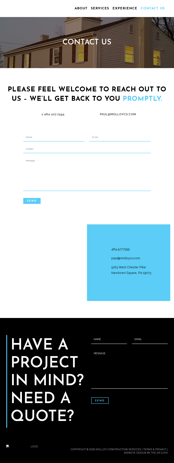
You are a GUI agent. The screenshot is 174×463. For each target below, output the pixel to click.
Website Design (135, 452)
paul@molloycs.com (118, 114)
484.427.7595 (120, 249)
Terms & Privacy (154, 449)
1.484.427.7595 (53, 114)
